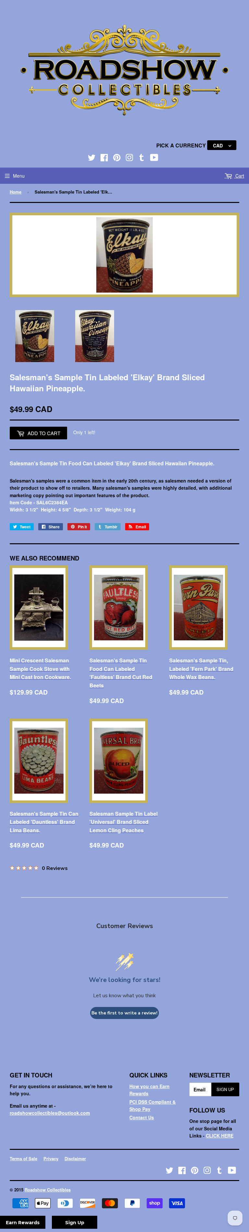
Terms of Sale (23, 1158)
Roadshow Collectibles (48, 1190)
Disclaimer (75, 1158)
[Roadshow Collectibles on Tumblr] (142, 159)
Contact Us (141, 1117)
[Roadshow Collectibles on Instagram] (129, 159)
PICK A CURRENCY (181, 145)
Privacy (50, 1158)
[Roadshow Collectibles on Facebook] (104, 159)
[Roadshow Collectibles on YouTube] (154, 159)
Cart (239, 175)
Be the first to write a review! (124, 1013)
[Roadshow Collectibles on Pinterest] (117, 159)
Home (15, 192)
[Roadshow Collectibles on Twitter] (92, 159)
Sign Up (225, 1089)
